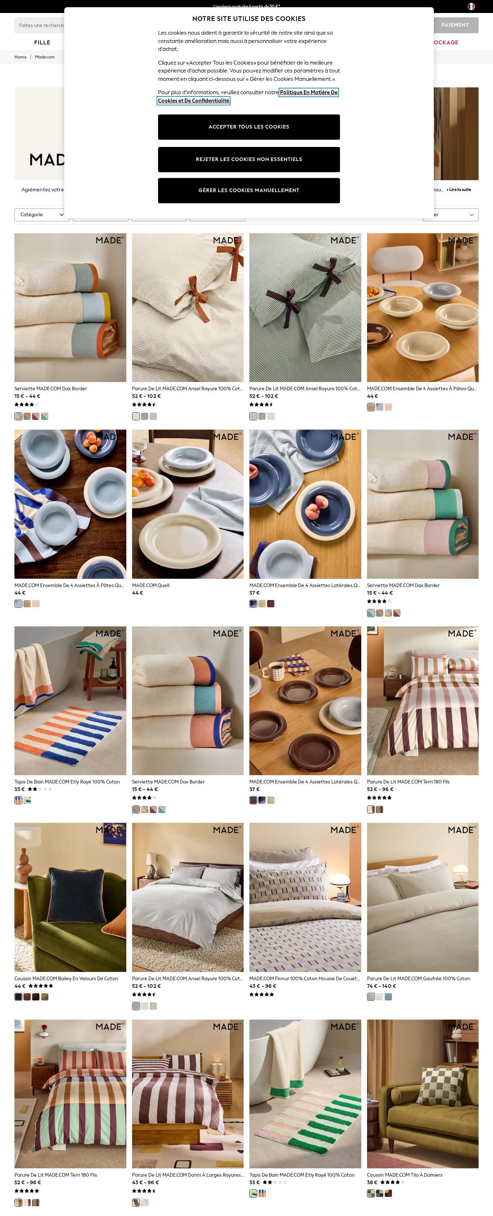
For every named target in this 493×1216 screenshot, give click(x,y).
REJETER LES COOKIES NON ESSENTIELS (249, 159)
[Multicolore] (18, 1202)
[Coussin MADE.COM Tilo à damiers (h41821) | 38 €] (423, 1094)
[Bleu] (379, 407)
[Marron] (270, 603)
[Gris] (144, 416)
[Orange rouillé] (27, 996)
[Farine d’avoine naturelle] (371, 996)
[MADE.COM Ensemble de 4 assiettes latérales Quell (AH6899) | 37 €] (305, 504)
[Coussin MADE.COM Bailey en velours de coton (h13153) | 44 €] (70, 897)
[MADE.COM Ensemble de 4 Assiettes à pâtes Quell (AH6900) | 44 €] (70, 504)
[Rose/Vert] (44, 416)
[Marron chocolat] (35, 996)
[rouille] (388, 1193)
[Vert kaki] (44, 996)
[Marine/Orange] (18, 800)
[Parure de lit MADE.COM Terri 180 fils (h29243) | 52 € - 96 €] (423, 701)
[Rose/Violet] (35, 416)
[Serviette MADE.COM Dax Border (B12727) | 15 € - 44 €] (70, 307)
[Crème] (371, 407)
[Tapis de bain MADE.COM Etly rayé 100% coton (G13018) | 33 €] (70, 701)
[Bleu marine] (18, 996)
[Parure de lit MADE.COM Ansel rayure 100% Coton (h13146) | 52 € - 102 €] (188, 307)
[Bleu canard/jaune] (18, 416)
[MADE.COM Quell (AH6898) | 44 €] (188, 504)
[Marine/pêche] (27, 416)
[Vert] (153, 416)
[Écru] (136, 416)
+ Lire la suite (458, 188)
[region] (249, 112)
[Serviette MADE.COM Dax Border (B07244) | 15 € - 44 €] (188, 701)
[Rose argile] (144, 1202)
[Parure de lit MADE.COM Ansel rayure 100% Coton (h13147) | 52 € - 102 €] (305, 307)
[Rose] (388, 407)
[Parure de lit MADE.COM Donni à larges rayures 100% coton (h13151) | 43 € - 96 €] (188, 1094)
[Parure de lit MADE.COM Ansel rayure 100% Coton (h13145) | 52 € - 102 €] (188, 897)
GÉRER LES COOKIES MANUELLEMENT (249, 190)
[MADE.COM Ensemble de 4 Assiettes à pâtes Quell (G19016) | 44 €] (423, 307)
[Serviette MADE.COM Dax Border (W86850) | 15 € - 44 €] (423, 504)
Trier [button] (434, 215)
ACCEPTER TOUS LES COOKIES (249, 127)
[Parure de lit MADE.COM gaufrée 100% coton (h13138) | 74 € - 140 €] (423, 897)
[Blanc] (379, 996)
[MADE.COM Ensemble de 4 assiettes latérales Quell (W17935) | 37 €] (305, 701)
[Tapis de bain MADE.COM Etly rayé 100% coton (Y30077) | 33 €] (305, 1094)
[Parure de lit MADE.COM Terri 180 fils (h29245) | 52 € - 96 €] (70, 1094)
